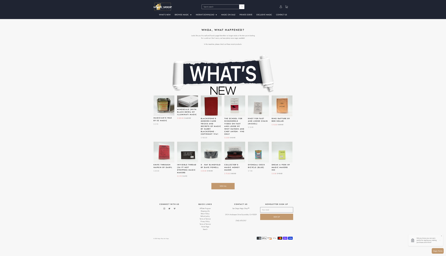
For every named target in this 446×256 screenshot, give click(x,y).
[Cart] (286, 6)
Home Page (205, 226)
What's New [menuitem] (165, 14)
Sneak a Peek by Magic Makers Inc (281, 167)
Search (205, 229)
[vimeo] (174, 208)
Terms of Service (205, 219)
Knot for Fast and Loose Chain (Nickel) (258, 121)
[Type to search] (220, 6)
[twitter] (169, 208)
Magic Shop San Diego (163, 238)
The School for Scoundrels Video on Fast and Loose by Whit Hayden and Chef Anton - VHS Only (234, 126)
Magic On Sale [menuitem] (228, 14)
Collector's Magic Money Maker (232, 167)
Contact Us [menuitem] (281, 14)
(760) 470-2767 (241, 220)
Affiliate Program (205, 208)
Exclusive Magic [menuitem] (264, 14)
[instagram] (164, 208)
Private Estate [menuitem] (245, 14)
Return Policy (205, 213)
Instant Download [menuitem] (205, 14)
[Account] (281, 7)
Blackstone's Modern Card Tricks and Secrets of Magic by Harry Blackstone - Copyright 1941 (211, 126)
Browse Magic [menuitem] (182, 14)
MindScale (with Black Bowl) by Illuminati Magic (187, 112)
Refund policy (205, 216)
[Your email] (276, 209)
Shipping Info (205, 211)
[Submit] (241, 6)
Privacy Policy (205, 221)
